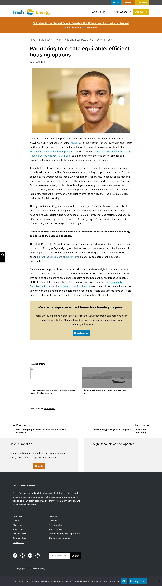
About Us (17, 516)
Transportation (56, 525)
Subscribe (128, 2)
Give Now (17, 525)
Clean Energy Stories (59, 538)
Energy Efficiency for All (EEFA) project (51, 151)
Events (116, 2)
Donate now (81, 333)
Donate (139, 12)
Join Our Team (20, 538)
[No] (159, 581)
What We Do (120, 12)
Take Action (142, 2)
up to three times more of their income (58, 257)
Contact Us (18, 542)
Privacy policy (138, 581)
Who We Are (99, 12)
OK (124, 581)
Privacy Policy (19, 533)
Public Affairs (55, 529)
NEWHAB (76, 143)
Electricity (54, 516)
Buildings (53, 520)
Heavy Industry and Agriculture (64, 533)
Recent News (49, 408)
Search (75, 556)
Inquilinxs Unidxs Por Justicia (74, 286)
